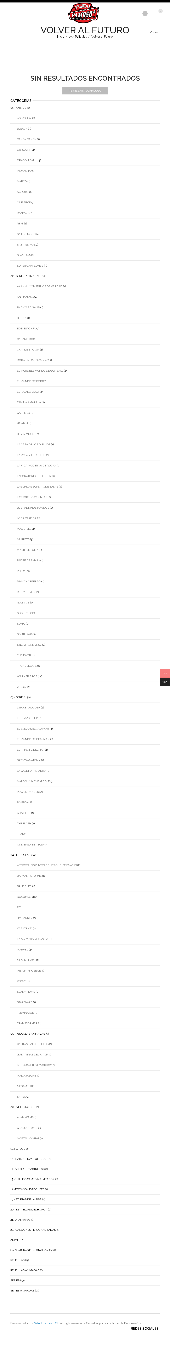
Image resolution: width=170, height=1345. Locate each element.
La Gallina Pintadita (31, 770)
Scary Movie (26, 991)
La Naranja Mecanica (32, 939)
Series (14, 1280)
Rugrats (23, 602)
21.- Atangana (20, 1219)
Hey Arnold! (26, 433)
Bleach (22, 128)
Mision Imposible (29, 970)
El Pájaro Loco (28, 391)
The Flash (24, 823)
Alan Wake (25, 1117)
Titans (21, 834)
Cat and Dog (26, 339)
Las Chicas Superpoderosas (37, 486)
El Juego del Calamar (33, 728)
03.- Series (17, 697)
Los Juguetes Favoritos (34, 1065)
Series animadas (22, 1290)
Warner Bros (27, 676)
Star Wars (24, 1002)
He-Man (22, 423)
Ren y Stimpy (26, 592)
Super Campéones (30, 265)
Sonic (21, 623)
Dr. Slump (24, 149)
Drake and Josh (28, 707)
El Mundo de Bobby (31, 381)
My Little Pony (27, 549)
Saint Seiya (25, 244)
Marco (22, 181)
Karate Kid (24, 928)
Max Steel (24, 528)
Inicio (60, 36)
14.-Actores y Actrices (26, 1169)
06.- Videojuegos (22, 1107)
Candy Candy (26, 139)
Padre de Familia (29, 560)
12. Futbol (17, 1148)
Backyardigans (28, 307)
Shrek (21, 1096)
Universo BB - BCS (30, 844)
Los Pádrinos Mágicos (33, 507)
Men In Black (26, 960)
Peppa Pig (23, 570)
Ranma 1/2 (24, 213)
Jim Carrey (25, 917)
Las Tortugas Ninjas (32, 497)
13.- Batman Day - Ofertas (28, 1158)
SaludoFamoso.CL (46, 1323)
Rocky (21, 981)
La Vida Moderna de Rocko (36, 465)
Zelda (21, 686)
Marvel (22, 949)
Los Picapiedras (28, 518)
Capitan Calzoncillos (33, 1044)
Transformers (28, 1023)
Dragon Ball (26, 160)
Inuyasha (24, 170)
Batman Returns (29, 875)
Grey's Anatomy (28, 760)
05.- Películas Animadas (27, 1033)
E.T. (19, 907)
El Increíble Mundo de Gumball (40, 370)
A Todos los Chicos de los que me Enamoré (48, 865)
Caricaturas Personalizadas (31, 1250)
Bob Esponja (26, 328)
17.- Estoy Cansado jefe (27, 1189)
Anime (14, 1239)
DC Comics (24, 896)
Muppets (23, 539)
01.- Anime (17, 107)
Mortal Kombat (28, 1138)
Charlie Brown (28, 349)
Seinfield (23, 812)
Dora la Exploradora (33, 360)
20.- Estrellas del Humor (28, 1209)
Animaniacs (25, 296)
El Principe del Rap (30, 749)
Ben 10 (21, 318)
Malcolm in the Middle (33, 781)
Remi (20, 223)
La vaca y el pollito (31, 455)
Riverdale (24, 802)
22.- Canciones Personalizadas (33, 1229)
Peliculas (17, 1260)
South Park (25, 634)
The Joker (24, 655)
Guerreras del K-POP (32, 1054)
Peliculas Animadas (24, 1270)
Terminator (25, 1012)
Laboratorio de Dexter (34, 476)
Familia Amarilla (29, 402)
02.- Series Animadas (25, 276)
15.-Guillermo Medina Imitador (32, 1179)
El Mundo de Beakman (33, 739)
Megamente (25, 1086)
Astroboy (24, 118)
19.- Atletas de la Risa (25, 1199)
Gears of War (27, 1127)
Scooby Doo (26, 613)
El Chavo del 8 (27, 718)
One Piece (24, 202)
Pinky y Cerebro (29, 581)
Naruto (22, 191)
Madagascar (26, 1075)
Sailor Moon (26, 234)
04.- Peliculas (78, 36)
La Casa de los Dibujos (33, 444)
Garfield (23, 412)
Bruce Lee (24, 886)
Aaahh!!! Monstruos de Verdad (39, 286)
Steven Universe (29, 644)
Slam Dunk (25, 255)
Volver (154, 32)
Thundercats (26, 665)
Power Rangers (29, 791)
